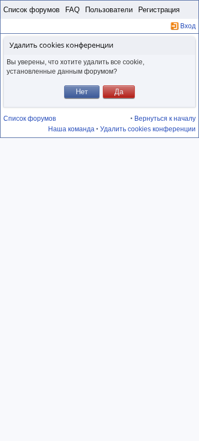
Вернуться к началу (165, 118)
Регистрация (159, 10)
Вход (188, 26)
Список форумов (31, 10)
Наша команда (71, 129)
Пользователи (109, 10)
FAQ (72, 10)
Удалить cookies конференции (148, 129)
